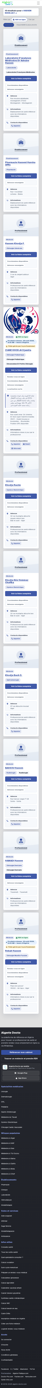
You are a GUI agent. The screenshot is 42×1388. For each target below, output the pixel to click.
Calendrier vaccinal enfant (11, 1288)
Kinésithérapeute (7, 1231)
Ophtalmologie (13, 680)
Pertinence (9, 25)
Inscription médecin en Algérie (13, 1318)
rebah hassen (13, 951)
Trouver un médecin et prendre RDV (21, 1058)
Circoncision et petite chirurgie (20, 364)
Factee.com (19, 1377)
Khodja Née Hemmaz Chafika (16, 581)
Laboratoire (11, 68)
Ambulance (5, 1236)
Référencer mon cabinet (21, 1052)
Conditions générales (9, 1355)
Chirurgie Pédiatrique (15, 355)
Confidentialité (6, 1360)
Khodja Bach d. (13, 675)
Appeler (17, 126)
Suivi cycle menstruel (9, 1267)
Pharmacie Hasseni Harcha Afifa (20, 163)
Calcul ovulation (7, 1262)
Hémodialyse (6, 1200)
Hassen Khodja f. (14, 243)
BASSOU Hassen (14, 768)
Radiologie (11, 773)
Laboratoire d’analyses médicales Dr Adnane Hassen (18, 60)
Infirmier (4, 1221)
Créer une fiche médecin (10, 1323)
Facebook (5, 1369)
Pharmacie (11, 170)
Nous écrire (5, 1350)
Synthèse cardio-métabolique (12, 1298)
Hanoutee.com (30, 1377)
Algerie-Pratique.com (20, 1373)
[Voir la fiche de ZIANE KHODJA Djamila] (21, 320)
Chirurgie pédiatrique (15, 359)
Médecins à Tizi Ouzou (10, 1153)
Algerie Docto (10, 1032)
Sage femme (6, 1226)
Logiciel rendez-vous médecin (13, 1329)
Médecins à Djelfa (8, 1163)
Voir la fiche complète (21, 78)
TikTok (32, 1369)
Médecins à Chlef (8, 1174)
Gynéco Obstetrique (15, 490)
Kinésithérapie (6, 1205)
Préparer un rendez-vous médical (14, 1272)
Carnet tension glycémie (10, 1293)
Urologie (4, 1091)
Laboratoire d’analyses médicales (21, 72)
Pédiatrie (4, 1107)
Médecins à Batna (8, 1158)
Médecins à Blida (8, 1169)
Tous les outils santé (9, 1252)
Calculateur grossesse (10, 1278)
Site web (17, 448)
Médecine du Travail (9, 1117)
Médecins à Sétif (7, 1143)
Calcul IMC (5, 1303)
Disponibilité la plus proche (27, 25)
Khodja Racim (13, 485)
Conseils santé (7, 1247)
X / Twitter (14, 1369)
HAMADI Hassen (14, 860)
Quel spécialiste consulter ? (12, 1257)
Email (27, 444)
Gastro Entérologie (8, 1112)
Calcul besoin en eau (9, 1308)
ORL (3, 1102)
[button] (19, 19)
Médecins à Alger (8, 1138)
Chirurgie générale (14, 248)
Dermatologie (6, 1097)
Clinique (4, 1190)
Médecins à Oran (7, 1148)
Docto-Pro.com (7, 1377)
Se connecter (6, 1339)
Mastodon (24, 1369)
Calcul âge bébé (7, 1283)
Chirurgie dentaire (14, 865)
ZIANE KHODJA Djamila (18, 350)
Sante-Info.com (7, 1380)
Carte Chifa (5, 1313)
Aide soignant (6, 1216)
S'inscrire (4, 1345)
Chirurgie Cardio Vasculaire (11, 1127)
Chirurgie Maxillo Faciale (17, 956)
